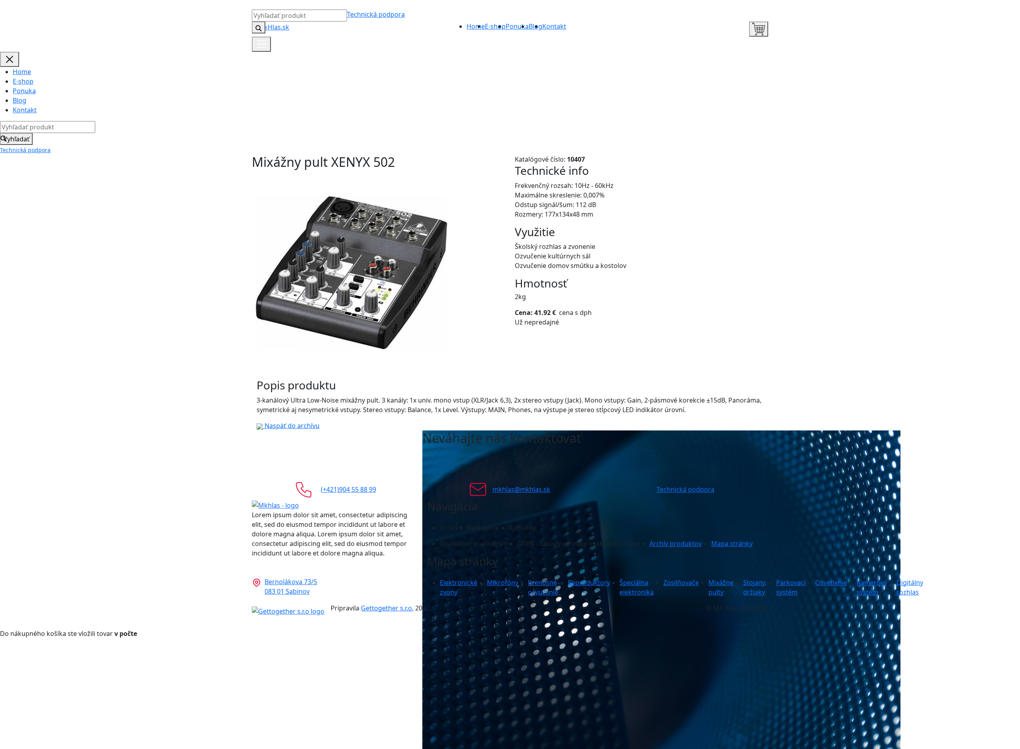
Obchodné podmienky (473, 543)
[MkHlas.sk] (270, 26)
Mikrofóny (502, 582)
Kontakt (554, 26)
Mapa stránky (732, 543)
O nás (448, 527)
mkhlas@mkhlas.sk (521, 489)
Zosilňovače (681, 582)
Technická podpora (376, 14)
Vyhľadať (16, 139)
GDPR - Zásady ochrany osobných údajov (578, 543)
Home (476, 26)
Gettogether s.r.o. (387, 608)
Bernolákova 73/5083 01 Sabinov (291, 586)
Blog (19, 100)
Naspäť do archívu (291, 425)
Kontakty (522, 527)
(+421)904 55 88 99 (348, 489)
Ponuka (517, 26)
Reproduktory (589, 582)
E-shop (495, 26)
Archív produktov (675, 543)
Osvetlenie (831, 582)
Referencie (483, 527)
